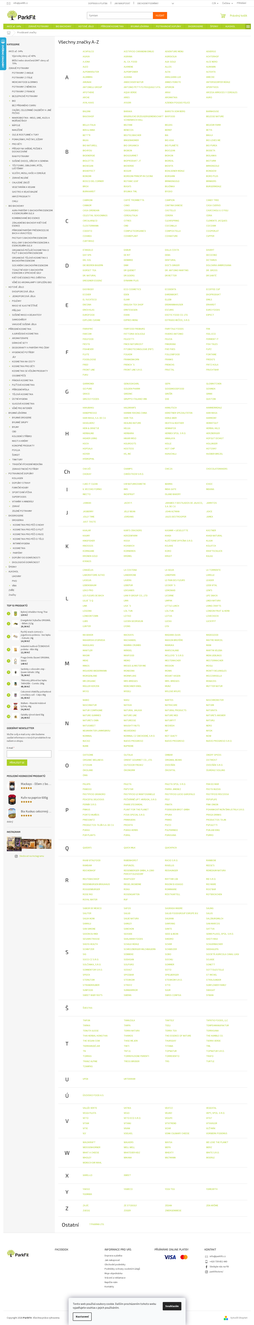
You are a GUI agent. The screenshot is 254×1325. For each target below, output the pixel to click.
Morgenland (90, 676)
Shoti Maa (212, 939)
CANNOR (87, 205)
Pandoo (87, 789)
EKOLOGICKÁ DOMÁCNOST (26, 562)
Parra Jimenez (173, 789)
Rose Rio (88, 894)
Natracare (171, 705)
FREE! (85, 365)
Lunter (87, 626)
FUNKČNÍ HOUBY (20, 487)
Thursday (170, 1041)
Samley (128, 923)
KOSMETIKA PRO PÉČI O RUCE (28, 534)
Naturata (211, 710)
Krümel (128, 556)
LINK (85, 606)
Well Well (129, 1147)
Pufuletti (212, 825)
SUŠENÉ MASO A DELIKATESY (27, 315)
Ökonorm (129, 770)
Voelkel (128, 1133)
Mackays (129, 635)
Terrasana (212, 1030)
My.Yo (86, 691)
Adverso (211, 51)
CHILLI (15, 201)
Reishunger (171, 870)
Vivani (127, 1128)
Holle (168, 443)
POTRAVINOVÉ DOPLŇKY (21, 473)
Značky (12, 595)
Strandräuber (91, 985)
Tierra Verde (213, 1041)
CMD (126, 226)
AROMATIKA (171, 97)
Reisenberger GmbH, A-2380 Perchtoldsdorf (139, 872)
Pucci (168, 825)
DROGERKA (18, 520)
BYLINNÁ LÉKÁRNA (18, 413)
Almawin (211, 67)
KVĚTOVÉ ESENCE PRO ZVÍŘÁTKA (29, 277)
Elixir (127, 299)
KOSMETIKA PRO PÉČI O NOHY (28, 525)
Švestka (87, 1008)
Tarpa (127, 1025)
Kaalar (87, 530)
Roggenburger (91, 889)
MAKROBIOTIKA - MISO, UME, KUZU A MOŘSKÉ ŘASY (31, 119)
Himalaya (170, 438)
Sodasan (129, 959)
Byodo (168, 191)
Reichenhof (89, 870)
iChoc (209, 484)
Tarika (86, 1025)
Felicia (168, 339)
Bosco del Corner (93, 181)
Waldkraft (89, 1142)
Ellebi (168, 299)
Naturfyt (170, 720)
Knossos (88, 546)
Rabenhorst (131, 860)
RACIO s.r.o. (171, 860)
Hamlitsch (171, 408)
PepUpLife (211, 799)
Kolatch (211, 546)
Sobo (168, 954)
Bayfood (170, 116)
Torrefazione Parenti (136, 1056)
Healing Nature (132, 423)
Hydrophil (88, 459)
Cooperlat (212, 231)
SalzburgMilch (214, 918)
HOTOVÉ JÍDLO (16, 287)
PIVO (14, 581)
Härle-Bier (171, 418)
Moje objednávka (113, 1273)
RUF (126, 899)
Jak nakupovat (122, 3)
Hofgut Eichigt (215, 438)
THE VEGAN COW (91, 1041)
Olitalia (128, 755)
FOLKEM (128, 354)
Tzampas (88, 1066)
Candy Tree (212, 200)
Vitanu (127, 1123)
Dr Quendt (130, 270)
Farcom (87, 334)
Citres (127, 221)
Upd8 (85, 1079)
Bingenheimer (131, 140)
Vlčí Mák (210, 1128)
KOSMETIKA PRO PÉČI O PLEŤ (28, 529)
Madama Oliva (173, 635)
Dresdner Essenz (92, 280)
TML (208, 1046)
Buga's (127, 186)
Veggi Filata (89, 1113)
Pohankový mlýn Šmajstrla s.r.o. (225, 809)
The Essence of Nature (178, 1036)
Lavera (127, 580)
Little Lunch (172, 606)
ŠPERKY (13, 567)
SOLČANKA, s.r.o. (92, 964)
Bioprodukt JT (132, 161)
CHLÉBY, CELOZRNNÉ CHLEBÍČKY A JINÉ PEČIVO (31, 111)
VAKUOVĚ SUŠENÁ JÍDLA (24, 324)
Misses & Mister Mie (135, 666)
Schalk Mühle (131, 944)
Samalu (87, 923)
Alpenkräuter (91, 72)
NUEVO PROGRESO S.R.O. (219, 741)
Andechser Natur (133, 82)
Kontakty (109, 1286)
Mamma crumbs (132, 645)
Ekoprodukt (213, 294)
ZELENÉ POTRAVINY (22, 511)
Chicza (168, 469)
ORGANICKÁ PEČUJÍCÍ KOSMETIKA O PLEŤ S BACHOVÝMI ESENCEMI (30, 251)
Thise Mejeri (131, 1041)
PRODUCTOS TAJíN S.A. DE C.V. (98, 825)
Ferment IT (212, 339)
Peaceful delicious (93, 799)
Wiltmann (170, 1157)
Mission (169, 666)
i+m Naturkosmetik (135, 484)
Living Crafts (213, 606)
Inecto (87, 494)
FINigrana (170, 344)
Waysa (168, 1142)
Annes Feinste (173, 82)
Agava (86, 56)
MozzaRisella (214, 676)
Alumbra (88, 77)
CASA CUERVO (213, 205)
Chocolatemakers (216, 469)
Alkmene (128, 67)
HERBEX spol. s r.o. (175, 433)
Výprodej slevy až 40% (24, 56)
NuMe (86, 746)
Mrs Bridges (131, 681)
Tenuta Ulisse (91, 1030)
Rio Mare (211, 884)
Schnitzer (88, 949)
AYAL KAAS (88, 102)
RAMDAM (87, 865)
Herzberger (213, 433)
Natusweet (89, 725)
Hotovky (211, 448)
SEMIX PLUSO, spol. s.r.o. (220, 934)
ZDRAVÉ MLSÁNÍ (20, 178)
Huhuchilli (170, 454)
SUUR (168, 990)
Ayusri (127, 102)
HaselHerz (89, 423)
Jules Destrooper (175, 517)
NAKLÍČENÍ (17, 130)
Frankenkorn (131, 359)
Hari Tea (128, 418)
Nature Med (171, 715)
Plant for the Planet (136, 809)
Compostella (173, 231)
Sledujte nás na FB (219, 1266)
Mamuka (169, 645)
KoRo (168, 551)
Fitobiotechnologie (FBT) (138, 349)
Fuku (85, 375)
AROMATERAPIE (20, 338)
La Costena (130, 570)
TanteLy (169, 1020)
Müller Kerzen (91, 686)
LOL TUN (128, 611)
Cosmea (87, 236)
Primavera (129, 820)
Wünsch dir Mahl (92, 1162)
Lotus (168, 616)
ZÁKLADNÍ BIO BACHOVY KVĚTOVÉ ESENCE (29, 224)
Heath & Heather (174, 423)
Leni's (209, 590)
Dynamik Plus (131, 280)
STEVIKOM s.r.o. (173, 980)
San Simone (89, 929)
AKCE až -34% (16, 51)
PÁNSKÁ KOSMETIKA (22, 380)
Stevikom (129, 980)
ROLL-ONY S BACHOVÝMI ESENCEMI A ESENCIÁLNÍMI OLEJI (30, 244)
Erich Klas (88, 310)
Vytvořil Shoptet (238, 1318)
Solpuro (129, 964)
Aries (127, 97)
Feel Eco (211, 334)
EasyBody (88, 289)
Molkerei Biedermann (95, 671)
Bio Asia (169, 140)
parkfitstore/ (216, 1271)
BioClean (170, 150)
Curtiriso (88, 241)
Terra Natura (132, 1030)
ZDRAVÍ (15, 506)
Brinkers (211, 181)
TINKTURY (17, 459)
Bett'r (86, 135)
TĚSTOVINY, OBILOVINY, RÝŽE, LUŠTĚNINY (27, 167)
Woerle (210, 1157)
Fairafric (88, 329)
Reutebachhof (91, 879)
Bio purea (211, 145)
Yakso (86, 1189)
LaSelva (87, 580)
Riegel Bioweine (132, 884)
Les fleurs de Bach (93, 595)
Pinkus (86, 809)
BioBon (128, 150)
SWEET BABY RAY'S (92, 995)
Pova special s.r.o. (134, 815)
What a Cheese (91, 1152)
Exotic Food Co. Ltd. (176, 315)
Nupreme (129, 746)
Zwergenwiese (173, 1210)
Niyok (209, 730)
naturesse (130, 720)
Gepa (167, 383)
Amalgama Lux (173, 77)
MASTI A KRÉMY (20, 441)
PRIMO (168, 820)
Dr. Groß (212, 270)
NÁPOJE (16, 125)
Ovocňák (170, 765)
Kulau (209, 556)
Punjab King (213, 830)
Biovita (169, 166)
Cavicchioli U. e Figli (217, 210)
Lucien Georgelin (133, 621)
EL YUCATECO (90, 299)
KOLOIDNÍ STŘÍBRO (22, 436)
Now (208, 736)
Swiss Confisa (173, 995)
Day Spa (87, 255)
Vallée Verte (90, 1108)
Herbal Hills (213, 428)
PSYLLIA (16, 450)
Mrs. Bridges (172, 681)
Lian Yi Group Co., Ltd (136, 595)
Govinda (210, 389)
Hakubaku (88, 408)
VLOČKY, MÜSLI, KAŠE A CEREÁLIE (29, 173)
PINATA (168, 804)
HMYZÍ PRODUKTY (21, 196)
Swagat (210, 990)
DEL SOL (87, 260)
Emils (209, 299)
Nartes (169, 700)
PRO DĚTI (17, 144)
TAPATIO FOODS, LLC (217, 1020)
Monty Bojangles (216, 671)
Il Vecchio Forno (92, 489)
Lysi (167, 626)
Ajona (86, 62)
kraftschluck (214, 551)
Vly (84, 1133)
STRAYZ (128, 985)
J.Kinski (87, 503)
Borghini (170, 176)
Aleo (85, 67)
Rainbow (211, 860)
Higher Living (90, 438)
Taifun (86, 1020)
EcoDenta (170, 289)
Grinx (209, 394)
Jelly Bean (129, 511)
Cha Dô (87, 469)
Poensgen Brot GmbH (177, 809)
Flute (86, 354)
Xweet (127, 1175)
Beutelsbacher (132, 135)
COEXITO (87, 231)
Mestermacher (214, 660)
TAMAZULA (129, 1020)
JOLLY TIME (88, 517)
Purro (209, 835)
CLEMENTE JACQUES (216, 221)
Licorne (169, 595)
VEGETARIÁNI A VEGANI (23, 187)
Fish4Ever (88, 349)
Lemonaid (170, 590)
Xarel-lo (87, 1175)
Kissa (127, 541)
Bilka (86, 140)
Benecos (129, 130)
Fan (208, 329)
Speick (86, 975)
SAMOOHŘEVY (19, 319)
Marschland (172, 650)
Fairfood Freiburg (134, 329)
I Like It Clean (90, 484)
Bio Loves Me (213, 140)
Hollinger (212, 443)
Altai (167, 72)
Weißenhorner (91, 1147)
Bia (166, 135)
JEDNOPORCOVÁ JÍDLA (23, 296)
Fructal (169, 370)
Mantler (88, 650)
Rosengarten (131, 894)
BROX (86, 186)
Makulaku (88, 645)
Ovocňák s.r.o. (214, 765)
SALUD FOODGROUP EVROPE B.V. (181, 913)
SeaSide (128, 934)
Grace (86, 394)
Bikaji (209, 135)
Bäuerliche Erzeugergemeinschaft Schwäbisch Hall (144, 118)
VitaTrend (170, 1123)
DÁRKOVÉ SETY (20, 343)
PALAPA (86, 784)
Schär (168, 944)
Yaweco (128, 1189)
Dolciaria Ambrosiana (218, 265)
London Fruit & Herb (218, 611)
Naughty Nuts (132, 725)
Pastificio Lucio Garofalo (180, 794)
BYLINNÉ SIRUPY (20, 422)
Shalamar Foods (133, 939)
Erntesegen (130, 310)
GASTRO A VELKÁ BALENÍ (24, 192)
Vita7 (209, 1118)
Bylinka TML (130, 191)
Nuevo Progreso (174, 741)
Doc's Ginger (172, 265)
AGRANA (128, 56)
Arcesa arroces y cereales (221, 92)
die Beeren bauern (93, 265)
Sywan (209, 995)
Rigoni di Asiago (174, 884)
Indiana (210, 489)
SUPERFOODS (19, 497)
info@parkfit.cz (218, 1256)
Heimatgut (212, 423)
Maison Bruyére (174, 640)
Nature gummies (92, 715)
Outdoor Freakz (133, 765)
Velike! (168, 1113)
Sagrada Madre (174, 908)
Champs (128, 469)
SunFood (88, 990)
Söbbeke (129, 954)
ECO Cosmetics (132, 289)
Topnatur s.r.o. (215, 1051)
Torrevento (172, 1056)
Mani (208, 645)
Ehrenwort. (172, 294)
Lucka (168, 621)
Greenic (128, 394)
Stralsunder (213, 980)
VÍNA (14, 585)
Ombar (169, 755)
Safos (127, 908)
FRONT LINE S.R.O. (133, 370)
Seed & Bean (171, 934)
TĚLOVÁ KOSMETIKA (22, 394)
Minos (86, 666)
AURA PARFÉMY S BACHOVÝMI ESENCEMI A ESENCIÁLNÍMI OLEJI (32, 212)
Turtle (210, 1061)
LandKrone (130, 575)
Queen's (87, 847)
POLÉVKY (16, 301)
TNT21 (127, 1051)
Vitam (86, 1123)
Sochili (169, 959)
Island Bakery (173, 494)
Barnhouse (212, 111)
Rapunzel (129, 865)
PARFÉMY (17, 553)
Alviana (128, 77)
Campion (170, 200)
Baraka (128, 111)
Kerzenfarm (130, 535)
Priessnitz (89, 820)
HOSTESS (129, 448)
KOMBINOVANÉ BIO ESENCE (26, 218)
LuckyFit (211, 621)
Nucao (86, 741)
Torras (87, 1056)
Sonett (210, 964)
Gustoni (211, 399)
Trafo (209, 1056)
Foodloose (89, 359)
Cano (127, 205)
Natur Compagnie (92, 710)
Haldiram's (130, 408)
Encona (87, 304)
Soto (168, 970)
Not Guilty (171, 736)
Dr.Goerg (129, 275)
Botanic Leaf (131, 181)
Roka (127, 889)
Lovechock (212, 616)
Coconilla (171, 226)
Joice (209, 511)
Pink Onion (212, 804)
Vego (127, 1113)
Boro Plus (212, 176)
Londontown (90, 616)
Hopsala (88, 448)
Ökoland (88, 770)
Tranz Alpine (90, 1061)
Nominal (87, 736)
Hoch (86, 443)
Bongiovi (211, 171)
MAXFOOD (129, 655)
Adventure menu (174, 51)
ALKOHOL (13, 571)
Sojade (210, 959)
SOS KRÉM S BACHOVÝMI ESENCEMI (30, 265)
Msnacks (211, 681)
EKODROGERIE (16, 515)
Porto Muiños (91, 815)
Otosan (87, 765)
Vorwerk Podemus (216, 1133)
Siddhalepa (212, 949)
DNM (126, 265)
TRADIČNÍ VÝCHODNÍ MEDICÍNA (27, 464)
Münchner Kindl (132, 686)
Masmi (86, 655)
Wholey (87, 1157)
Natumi (210, 705)
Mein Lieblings (214, 655)
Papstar (128, 789)
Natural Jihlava (133, 710)
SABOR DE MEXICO (92, 908)
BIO (14, 101)
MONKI (168, 671)
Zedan (168, 1205)
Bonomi (87, 176)
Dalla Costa (172, 250)
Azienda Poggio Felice (177, 102)
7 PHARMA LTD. (96, 1224)
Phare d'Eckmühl (133, 804)
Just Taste (89, 522)
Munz (168, 686)
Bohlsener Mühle (175, 171)
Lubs (85, 621)
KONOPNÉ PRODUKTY (23, 445)
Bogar (127, 171)
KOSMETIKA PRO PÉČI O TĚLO (28, 539)
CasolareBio (131, 210)
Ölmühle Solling (215, 770)
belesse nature (215, 116)
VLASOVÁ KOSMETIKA (23, 404)
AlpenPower (131, 72)
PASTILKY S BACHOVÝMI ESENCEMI (29, 238)
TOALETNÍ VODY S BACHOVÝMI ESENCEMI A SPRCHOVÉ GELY (27, 271)
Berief (168, 130)
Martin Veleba (214, 650)
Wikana (128, 1157)
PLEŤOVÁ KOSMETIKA (23, 385)
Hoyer (86, 454)
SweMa (127, 995)
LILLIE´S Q (88, 600)
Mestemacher (173, 660)
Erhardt (211, 304)
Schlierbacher (214, 944)
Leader (210, 580)
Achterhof (212, 56)
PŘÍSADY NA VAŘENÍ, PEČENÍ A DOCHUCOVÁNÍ (27, 150)
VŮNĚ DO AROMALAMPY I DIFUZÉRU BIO (32, 282)
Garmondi (88, 383)
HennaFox (170, 428)
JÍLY (14, 357)
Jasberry (88, 511)
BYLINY (15, 427)
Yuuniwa (87, 1194)
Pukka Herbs (131, 830)
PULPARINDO (171, 830)
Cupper (210, 236)
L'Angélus (88, 570)
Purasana (170, 835)
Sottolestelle (215, 970)
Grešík (168, 394)
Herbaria (129, 433)
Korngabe (88, 551)
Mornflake (130, 676)
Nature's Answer (216, 715)
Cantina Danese (174, 205)
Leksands (129, 590)
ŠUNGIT (16, 455)
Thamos (128, 1036)
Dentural (170, 260)
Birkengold (212, 166)
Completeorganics (135, 231)
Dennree (128, 260)
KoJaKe (169, 546)
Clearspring (172, 221)
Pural (127, 835)
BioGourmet (131, 155)
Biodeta (210, 150)
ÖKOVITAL (170, 770)
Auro (209, 97)
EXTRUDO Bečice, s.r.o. (177, 320)
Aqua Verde (130, 92)
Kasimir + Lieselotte (176, 530)
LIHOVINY (16, 576)
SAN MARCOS (213, 923)
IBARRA (168, 484)
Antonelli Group (92, 87)
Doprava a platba (97, 3)
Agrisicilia (171, 56)
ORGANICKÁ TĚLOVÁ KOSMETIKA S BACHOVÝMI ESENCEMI (30, 259)
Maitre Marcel (214, 640)
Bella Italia (89, 125)
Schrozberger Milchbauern (140, 949)
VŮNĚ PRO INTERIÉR (22, 408)
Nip (166, 730)
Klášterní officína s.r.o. (179, 541)
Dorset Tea (89, 270)
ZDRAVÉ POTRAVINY (19, 68)
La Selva (169, 570)
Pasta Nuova (213, 789)
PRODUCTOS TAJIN (216, 820)
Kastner (211, 530)
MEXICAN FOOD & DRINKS (25, 82)
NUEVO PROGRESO (133, 741)
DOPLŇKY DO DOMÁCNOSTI (26, 557)
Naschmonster (215, 700)
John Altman (172, 511)
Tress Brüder (131, 1061)
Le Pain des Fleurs (175, 580)
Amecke (210, 77)
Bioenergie (89, 155)
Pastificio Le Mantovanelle (139, 794)
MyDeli (127, 691)
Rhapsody (129, 879)
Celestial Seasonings (95, 215)
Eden (126, 294)
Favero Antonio (174, 334)
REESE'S (210, 865)
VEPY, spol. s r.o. (215, 1113)
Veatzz (169, 1108)
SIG (84, 954)
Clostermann (90, 226)
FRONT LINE (89, 370)
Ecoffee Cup (213, 289)
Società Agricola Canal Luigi (222, 954)
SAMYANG (170, 923)
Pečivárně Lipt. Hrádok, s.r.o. (140, 799)
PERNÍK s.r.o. (90, 804)
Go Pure (87, 389)
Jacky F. (128, 503)
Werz (209, 1147)
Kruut (168, 556)
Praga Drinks (213, 815)
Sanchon (129, 929)
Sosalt (128, 970)
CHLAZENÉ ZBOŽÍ (21, 182)
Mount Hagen (172, 676)
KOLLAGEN (17, 478)
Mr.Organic (89, 681)
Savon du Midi (90, 934)
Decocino (211, 255)
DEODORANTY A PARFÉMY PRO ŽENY (30, 347)
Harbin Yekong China (135, 413)
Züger (127, 1210)
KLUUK (209, 541)
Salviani (169, 918)
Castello (170, 210)
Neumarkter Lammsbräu (96, 730)
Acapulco (88, 51)
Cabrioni (88, 200)
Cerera (169, 215)
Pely (167, 799)
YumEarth (212, 1189)
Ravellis (169, 865)
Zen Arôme (212, 1205)
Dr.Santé (211, 275)
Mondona (129, 671)
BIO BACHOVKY (16, 206)
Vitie (85, 1128)
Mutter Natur (214, 686)
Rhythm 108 (171, 879)
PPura (168, 815)
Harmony (211, 418)
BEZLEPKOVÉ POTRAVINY (25, 96)
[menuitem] (14, 26)
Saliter (87, 913)
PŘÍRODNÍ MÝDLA (20, 389)
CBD (14, 431)
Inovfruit (129, 494)
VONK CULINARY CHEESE (177, 1133)
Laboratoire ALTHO (94, 575)
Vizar (168, 1128)
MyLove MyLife (173, 691)
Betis (209, 130)
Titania (169, 1046)
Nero (209, 725)
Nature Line (130, 715)
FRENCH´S (129, 365)
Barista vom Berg (175, 111)
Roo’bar (211, 889)
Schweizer (171, 949)
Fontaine (211, 354)
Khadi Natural (214, 535)
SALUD (127, 913)
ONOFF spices (213, 755)
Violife (168, 1118)
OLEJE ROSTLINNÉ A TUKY (25, 135)
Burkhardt (89, 191)
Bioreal (169, 161)
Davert (210, 250)
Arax (167, 92)
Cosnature (171, 236)
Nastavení (82, 1317)
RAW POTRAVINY (20, 156)
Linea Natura (213, 600)
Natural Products (175, 710)
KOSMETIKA (19, 548)
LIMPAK (168, 600)
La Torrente (213, 570)
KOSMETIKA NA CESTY (23, 361)
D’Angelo (88, 250)
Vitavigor (211, 1123)
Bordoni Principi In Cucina (138, 176)
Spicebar (129, 975)
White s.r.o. (212, 1152)
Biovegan (88, 166)
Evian (127, 315)
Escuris (169, 310)
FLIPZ (209, 349)
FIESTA (86, 344)
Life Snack (212, 595)
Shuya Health (90, 944)
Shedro (169, 939)
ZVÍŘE (11, 590)
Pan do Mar (212, 784)
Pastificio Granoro (94, 794)
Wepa (168, 1147)
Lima (126, 600)
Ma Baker (88, 635)
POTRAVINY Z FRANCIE (23, 91)
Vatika (127, 1108)
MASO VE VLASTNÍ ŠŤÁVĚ (25, 305)
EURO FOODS (213, 310)
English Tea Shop (133, 304)
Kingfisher (89, 541)
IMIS (126, 489)
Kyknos (87, 561)
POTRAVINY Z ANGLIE (23, 73)
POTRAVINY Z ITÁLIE (22, 77)
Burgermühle (213, 186)
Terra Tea (171, 1030)
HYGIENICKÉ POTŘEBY (23, 352)
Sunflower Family (216, 985)
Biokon (169, 155)
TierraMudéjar (91, 1046)
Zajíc (86, 1205)
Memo (127, 660)
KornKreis (130, 551)
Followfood (172, 354)
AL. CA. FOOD (130, 62)
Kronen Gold (90, 556)
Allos (168, 67)
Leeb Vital (211, 585)
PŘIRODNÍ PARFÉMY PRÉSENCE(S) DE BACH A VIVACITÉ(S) (30, 232)
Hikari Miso (130, 438)
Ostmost (211, 760)
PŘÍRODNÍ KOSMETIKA (20, 329)
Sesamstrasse (91, 939)
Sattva (210, 929)
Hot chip (170, 448)
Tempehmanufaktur (217, 1025)
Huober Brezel (214, 454)
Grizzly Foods (91, 399)
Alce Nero (212, 62)
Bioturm (211, 161)
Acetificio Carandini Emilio (139, 51)
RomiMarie (171, 889)
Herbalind (88, 433)
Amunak (87, 82)
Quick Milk (129, 847)
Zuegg (86, 1210)
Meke (85, 660)
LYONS (127, 626)
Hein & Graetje (91, 428)
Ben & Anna (89, 130)
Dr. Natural (89, 275)
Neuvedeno (130, 730)
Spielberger (172, 975)
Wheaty (169, 1152)
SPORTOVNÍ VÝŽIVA (22, 492)
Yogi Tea (170, 1189)
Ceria (209, 215)
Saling (209, 908)
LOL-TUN (169, 611)
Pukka (86, 830)
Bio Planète (171, 145)
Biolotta (88, 161)
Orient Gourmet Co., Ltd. (138, 760)
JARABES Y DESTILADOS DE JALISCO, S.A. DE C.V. (184, 504)
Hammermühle (214, 408)
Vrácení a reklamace (115, 1278)
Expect (210, 315)
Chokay (87, 474)
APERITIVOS (212, 87)
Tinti (126, 1046)
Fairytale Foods (174, 329)
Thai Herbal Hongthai (95, 1036)
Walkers (129, 1142)
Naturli (210, 720)
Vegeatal (211, 1108)
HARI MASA (211, 413)
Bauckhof (88, 116)
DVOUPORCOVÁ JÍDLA (23, 291)
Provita (128, 825)
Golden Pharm (132, 389)
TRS (167, 1061)
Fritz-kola (212, 365)
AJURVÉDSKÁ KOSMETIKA (25, 334)
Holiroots (130, 443)
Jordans (129, 517)
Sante (168, 929)
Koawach (129, 546)
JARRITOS (211, 503)
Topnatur (171, 1051)
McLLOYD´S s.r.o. (174, 655)
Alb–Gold (170, 62)
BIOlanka (211, 155)
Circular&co (90, 221)
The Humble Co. (214, 1036)
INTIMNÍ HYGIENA (21, 543)
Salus (209, 913)
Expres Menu (131, 320)
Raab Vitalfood (92, 860)
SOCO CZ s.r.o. (91, 959)
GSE (167, 399)
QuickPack (171, 847)
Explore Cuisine (91, 320)
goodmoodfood (174, 389)
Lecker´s (170, 585)
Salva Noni (89, 918)
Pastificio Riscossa (217, 794)
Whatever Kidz (132, 1152)
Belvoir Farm (213, 125)
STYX (167, 985)
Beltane (128, 125)
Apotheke (88, 92)
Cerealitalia (131, 215)
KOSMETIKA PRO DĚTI (23, 366)
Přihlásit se (17, 762)
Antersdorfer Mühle (218, 82)
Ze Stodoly (130, 1205)
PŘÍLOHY (16, 310)
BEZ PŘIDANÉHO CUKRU (24, 105)
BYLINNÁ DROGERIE (21, 417)
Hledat (160, 15)
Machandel (130, 640)
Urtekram (129, 1079)
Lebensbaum (89, 585)
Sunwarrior (131, 990)
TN (84, 1051)
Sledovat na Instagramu (31, 856)
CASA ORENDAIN (91, 210)
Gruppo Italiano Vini (135, 399)
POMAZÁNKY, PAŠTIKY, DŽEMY (27, 139)
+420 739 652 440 (218, 1261)
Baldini (86, 111)
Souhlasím (172, 1306)
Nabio (86, 700)
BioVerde (129, 166)
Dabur (127, 250)
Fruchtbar (212, 370)
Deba (167, 255)
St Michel (211, 975)
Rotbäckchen (214, 894)
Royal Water (90, 899)
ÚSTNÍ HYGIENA (20, 399)
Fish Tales (212, 344)
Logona (87, 611)
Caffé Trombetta (134, 200)
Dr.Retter (171, 275)
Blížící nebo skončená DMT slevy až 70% (30, 62)
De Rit (127, 255)
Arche (86, 97)
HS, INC (127, 454)
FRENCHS (169, 365)
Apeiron (169, 87)
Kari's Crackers (133, 530)
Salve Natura (131, 918)
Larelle (210, 575)
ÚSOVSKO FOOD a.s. (93, 1095)
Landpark (170, 575)
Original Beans (173, 760)
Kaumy (86, 535)
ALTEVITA (211, 72)
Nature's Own (90, 720)
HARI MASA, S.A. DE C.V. (94, 418)
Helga (127, 428)
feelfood (88, 339)
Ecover (87, 294)
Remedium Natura (216, 870)
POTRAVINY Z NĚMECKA (24, 87)
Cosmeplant (131, 236)
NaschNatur (90, 705)
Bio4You (87, 150)
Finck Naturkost (133, 344)
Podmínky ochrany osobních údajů (122, 1269)
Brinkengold (172, 181)
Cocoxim (211, 226)
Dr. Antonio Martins (177, 270)
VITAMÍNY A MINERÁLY (23, 501)
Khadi (168, 535)
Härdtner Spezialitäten (178, 413)
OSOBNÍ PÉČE (19, 375)
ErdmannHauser (174, 304)
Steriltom (89, 980)
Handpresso (90, 413)
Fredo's (210, 359)
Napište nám (111, 1282)
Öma (85, 775)
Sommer (169, 964)
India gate (170, 489)
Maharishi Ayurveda (94, 640)
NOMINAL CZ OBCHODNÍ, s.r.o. (139, 736)
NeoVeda (170, 725)
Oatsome (88, 755)
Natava (128, 705)
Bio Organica (131, 145)
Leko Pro (88, 590)
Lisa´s (127, 606)
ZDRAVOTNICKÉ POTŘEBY (25, 469)
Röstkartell (172, 894)
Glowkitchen (213, 383)
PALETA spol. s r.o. (175, 784)
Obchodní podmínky (148, 3)
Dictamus (211, 260)
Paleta (127, 784)
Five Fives (170, 349)
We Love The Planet (217, 1142)
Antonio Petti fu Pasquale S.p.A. (142, 87)
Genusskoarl (131, 383)
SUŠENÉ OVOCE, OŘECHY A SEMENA (30, 161)
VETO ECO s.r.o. (132, 1118)
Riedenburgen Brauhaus (96, 884)
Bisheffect (89, 171)
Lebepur (128, 585)
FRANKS (169, 359)
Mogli (209, 666)
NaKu (126, 700)
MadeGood (212, 635)
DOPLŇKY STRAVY (21, 483)
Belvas (168, 125)
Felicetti (129, 339)
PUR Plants (89, 835)
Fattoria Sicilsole (134, 334)
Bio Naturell (90, 145)
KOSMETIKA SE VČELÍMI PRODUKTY (30, 371)
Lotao (127, 616)
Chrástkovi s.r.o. (134, 474)
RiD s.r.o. (211, 879)
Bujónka (170, 186)
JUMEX (209, 517)
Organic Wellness (93, 760)
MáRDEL (128, 650)
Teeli (168, 1025)
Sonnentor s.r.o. (93, 970)
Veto (86, 1118)
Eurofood (89, 315)
